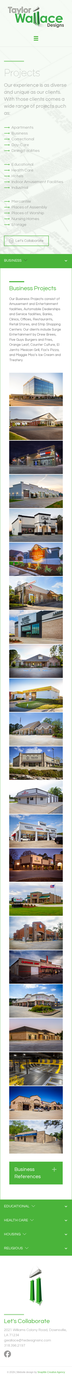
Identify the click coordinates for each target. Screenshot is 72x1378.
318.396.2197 (14, 1345)
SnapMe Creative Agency (51, 1372)
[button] (36, 1173)
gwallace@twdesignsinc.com (27, 1340)
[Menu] (36, 38)
